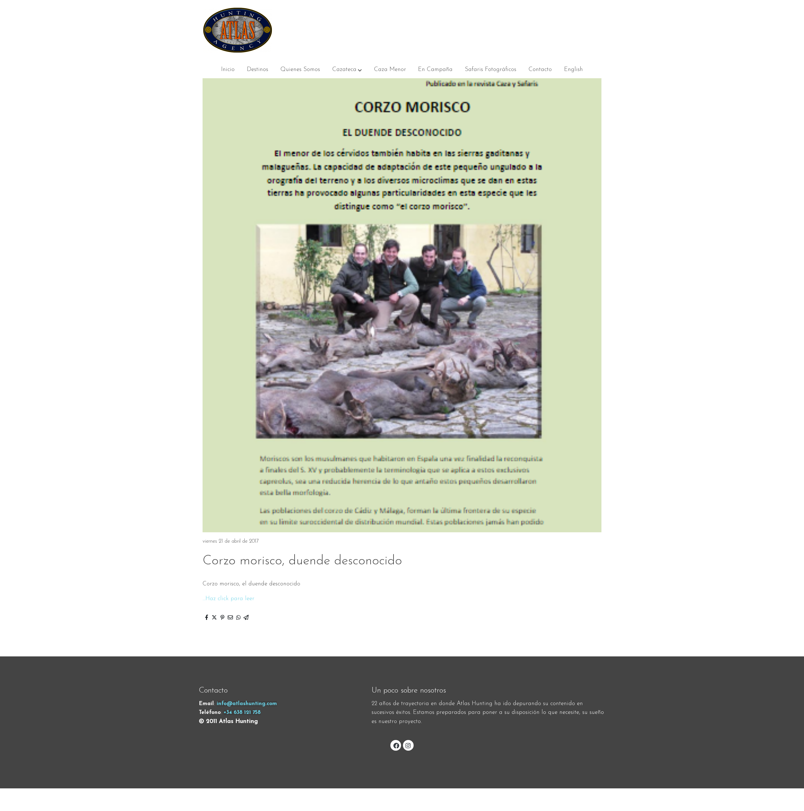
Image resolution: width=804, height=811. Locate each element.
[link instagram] (408, 745)
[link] (237, 29)
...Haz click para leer (228, 599)
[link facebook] (396, 745)
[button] (347, 70)
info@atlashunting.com (247, 703)
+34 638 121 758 (242, 712)
